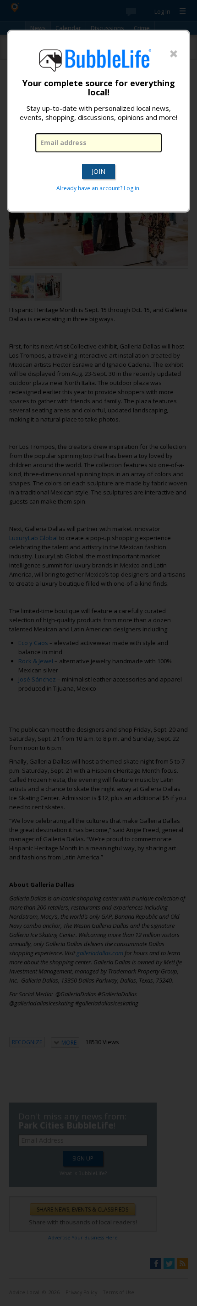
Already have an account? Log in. (98, 188)
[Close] (173, 54)
